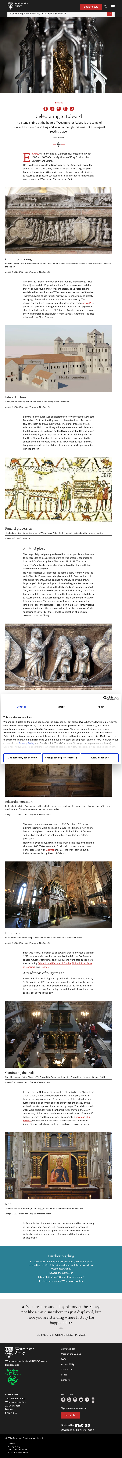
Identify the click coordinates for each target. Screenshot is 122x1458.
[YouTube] (81, 1399)
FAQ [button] (63, 1359)
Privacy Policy (27, 743)
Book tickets (91, 6)
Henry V (45, 967)
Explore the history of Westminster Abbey (61, 1281)
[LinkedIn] (87, 1399)
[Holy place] (58, 894)
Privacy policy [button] (14, 1447)
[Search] (106, 7)
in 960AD (88, 303)
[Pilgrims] (58, 657)
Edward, (35, 154)
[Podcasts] (93, 1400)
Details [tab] (61, 706)
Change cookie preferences (59, 757)
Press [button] (64, 1374)
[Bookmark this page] (65, 109)
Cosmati (50, 850)
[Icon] (58, 1165)
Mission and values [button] (71, 1353)
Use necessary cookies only (22, 757)
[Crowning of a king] (58, 220)
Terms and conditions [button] (17, 1450)
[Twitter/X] (69, 1399)
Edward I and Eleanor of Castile (54, 963)
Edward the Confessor (61, 1273)
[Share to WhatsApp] (59, 109)
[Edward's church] (58, 358)
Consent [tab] (21, 706)
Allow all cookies (100, 757)
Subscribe (70, 1415)
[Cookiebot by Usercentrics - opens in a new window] (106, 698)
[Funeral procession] (58, 490)
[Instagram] (75, 1399)
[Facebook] (63, 1399)
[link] (82, 1425)
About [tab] (101, 706)
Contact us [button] (66, 1369)
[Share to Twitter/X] (52, 109)
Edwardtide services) (49, 1277)
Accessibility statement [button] (18, 1453)
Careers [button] (65, 1379)
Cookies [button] (11, 1444)
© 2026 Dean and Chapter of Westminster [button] (25, 1438)
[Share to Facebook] (45, 109)
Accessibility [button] (67, 1364)
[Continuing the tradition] (58, 1034)
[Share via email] (72, 109)
